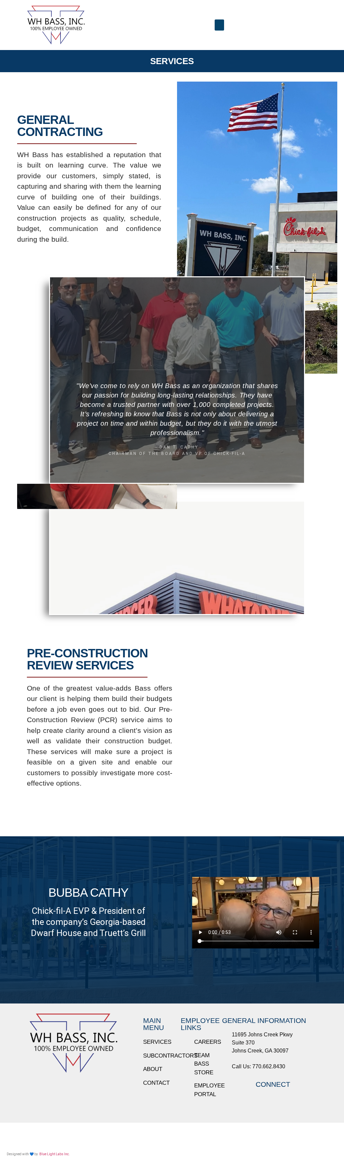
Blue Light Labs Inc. (54, 1154)
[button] (219, 25)
